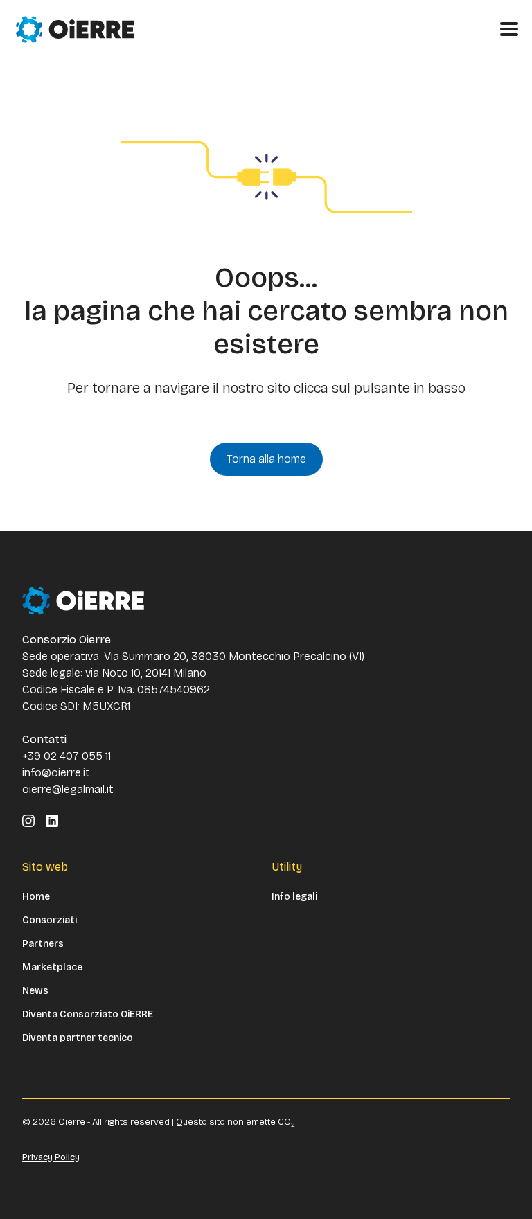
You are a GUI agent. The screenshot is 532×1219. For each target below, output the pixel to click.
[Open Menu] (509, 29)
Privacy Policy (51, 1157)
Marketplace (52, 967)
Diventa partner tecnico (77, 1038)
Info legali (294, 897)
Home (36, 897)
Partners (43, 944)
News (35, 991)
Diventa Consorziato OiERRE (87, 1015)
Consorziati (49, 920)
